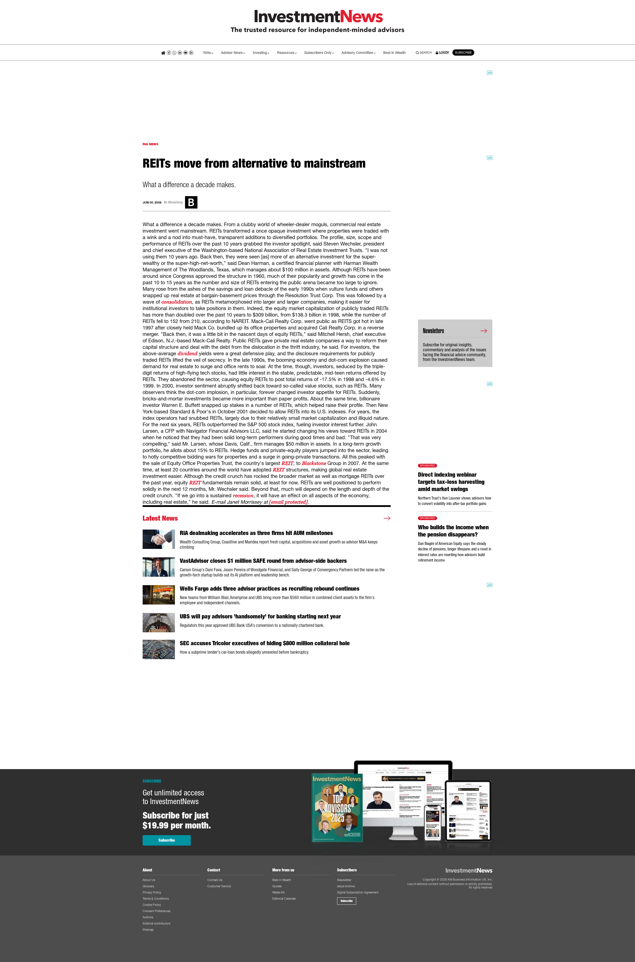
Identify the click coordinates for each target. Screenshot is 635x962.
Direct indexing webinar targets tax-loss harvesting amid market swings (451, 482)
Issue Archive (346, 886)
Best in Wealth (394, 52)
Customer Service (219, 886)
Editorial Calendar (284, 898)
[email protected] (288, 502)
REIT (287, 463)
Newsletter (344, 880)
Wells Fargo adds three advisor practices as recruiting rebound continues (269, 588)
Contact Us (214, 880)
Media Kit (278, 892)
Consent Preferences (156, 911)
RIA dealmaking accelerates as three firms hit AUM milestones (256, 533)
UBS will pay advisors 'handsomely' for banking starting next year (260, 616)
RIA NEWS (150, 144)
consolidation (176, 302)
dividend (187, 353)
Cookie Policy (152, 905)
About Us (149, 880)
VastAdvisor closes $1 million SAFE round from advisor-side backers (263, 560)
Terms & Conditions (156, 898)
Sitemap (148, 929)
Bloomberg (175, 202)
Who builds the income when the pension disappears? (453, 531)
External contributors (156, 923)
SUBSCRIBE (463, 52)
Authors (148, 917)
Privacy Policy (152, 892)
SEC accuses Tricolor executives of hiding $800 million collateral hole (265, 643)
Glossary (148, 886)
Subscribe (167, 840)
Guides (277, 886)
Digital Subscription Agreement (358, 892)
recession (243, 495)
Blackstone (314, 463)
